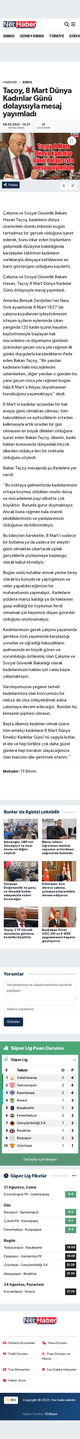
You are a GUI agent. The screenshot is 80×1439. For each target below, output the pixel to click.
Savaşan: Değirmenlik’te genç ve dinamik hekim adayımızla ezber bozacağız (20, 891)
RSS (13, 1400)
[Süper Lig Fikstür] (74, 1176)
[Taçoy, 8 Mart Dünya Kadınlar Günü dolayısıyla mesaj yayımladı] (40, 156)
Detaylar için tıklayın (40, 1159)
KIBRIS (8, 36)
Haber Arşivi (17, 1380)
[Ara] (66, 24)
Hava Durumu (57, 1343)
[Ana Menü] (73, 24)
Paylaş (13, 185)
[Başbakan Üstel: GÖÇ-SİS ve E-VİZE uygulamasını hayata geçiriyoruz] (59, 917)
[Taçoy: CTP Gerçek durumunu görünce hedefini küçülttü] (21, 917)
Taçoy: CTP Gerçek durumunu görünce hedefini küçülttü (19, 933)
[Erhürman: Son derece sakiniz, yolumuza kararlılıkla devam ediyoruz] (59, 871)
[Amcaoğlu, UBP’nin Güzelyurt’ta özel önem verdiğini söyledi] (21, 829)
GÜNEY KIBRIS (32, 36)
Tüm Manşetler (19, 1369)
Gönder (13, 1022)
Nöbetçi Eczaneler (21, 1343)
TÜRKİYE (56, 36)
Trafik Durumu (18, 1354)
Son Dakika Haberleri (62, 1369)
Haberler (10, 82)
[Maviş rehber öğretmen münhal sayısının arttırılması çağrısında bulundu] (59, 829)
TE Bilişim (50, 1414)
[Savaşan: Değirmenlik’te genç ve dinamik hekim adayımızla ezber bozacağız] (21, 871)
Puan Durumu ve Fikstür (56, 1356)
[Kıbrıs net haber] (19, 25)
